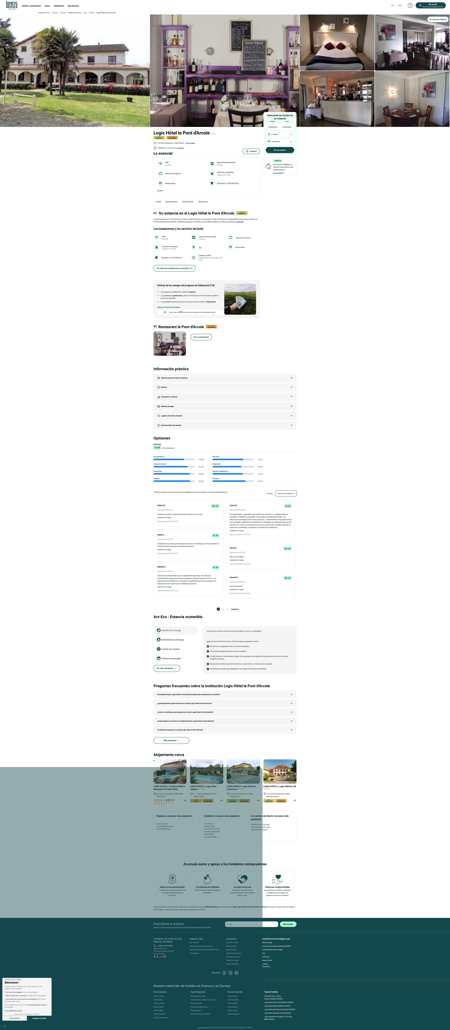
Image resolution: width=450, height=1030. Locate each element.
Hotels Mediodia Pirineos (199, 1007)
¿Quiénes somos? (232, 942)
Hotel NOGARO (209, 826)
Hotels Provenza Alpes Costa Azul (202, 1000)
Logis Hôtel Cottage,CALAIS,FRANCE (277, 1013)
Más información (278, 173)
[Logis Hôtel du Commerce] (243, 771)
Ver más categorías (165, 668)
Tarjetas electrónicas (233, 953)
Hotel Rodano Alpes (164, 829)
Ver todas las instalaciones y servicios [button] (175, 268)
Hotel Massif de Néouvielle (260, 827)
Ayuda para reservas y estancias (201, 946)
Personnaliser (14, 1018)
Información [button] (187, 201)
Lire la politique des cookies (13, 1010)
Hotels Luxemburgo (161, 1017)
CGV (263, 953)
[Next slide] (182, 343)
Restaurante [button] (171, 201)
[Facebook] (224, 973)
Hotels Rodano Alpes (198, 996)
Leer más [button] (239, 222)
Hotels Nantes (232, 996)
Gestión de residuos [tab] (170, 649)
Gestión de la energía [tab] (171, 630)
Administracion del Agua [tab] (172, 639)
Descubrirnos (73, 6)
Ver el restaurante (201, 337)
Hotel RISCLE (209, 824)
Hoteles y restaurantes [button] (31, 6)
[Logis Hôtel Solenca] (206, 771)
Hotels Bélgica (159, 1010)
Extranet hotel (231, 946)
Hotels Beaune (232, 1007)
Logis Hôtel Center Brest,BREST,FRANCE (279, 1002)
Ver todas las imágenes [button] (438, 19)
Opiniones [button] (203, 201)
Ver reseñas (180, 148)
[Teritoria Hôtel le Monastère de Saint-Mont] (170, 771)
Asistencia (266, 957)
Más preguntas (170, 740)
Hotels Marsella (233, 1000)
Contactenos (194, 953)
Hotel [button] (158, 201)
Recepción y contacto (169, 397)
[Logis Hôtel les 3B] (280, 771)
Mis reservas (194, 942)
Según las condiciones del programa (168, 307)
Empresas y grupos (233, 957)
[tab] (167, 354)
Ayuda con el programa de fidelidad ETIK (204, 949)
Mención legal (267, 942)
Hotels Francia (159, 996)
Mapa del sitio (267, 960)
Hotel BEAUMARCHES (212, 831)
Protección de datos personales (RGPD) (276, 946)
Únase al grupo (231, 949)
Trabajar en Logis (232, 960)
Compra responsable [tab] (171, 658)
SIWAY (250, 1027)
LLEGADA (272, 121)
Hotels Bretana (195, 1010)
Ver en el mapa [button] (190, 143)
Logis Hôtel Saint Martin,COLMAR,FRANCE (279, 1009)
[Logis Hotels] (11, 5)
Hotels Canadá (159, 1003)
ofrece (47, 6)
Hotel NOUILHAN (210, 837)
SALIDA (287, 121)
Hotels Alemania (159, 1014)
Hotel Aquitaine (162, 824)
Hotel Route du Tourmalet (260, 824)
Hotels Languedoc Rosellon (200, 1014)
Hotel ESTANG (209, 834)
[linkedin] (236, 973)
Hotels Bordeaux (233, 1014)
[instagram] (230, 973)
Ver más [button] (159, 190)
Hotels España (159, 1007)
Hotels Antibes (232, 1003)
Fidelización (59, 6)
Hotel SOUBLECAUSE (211, 829)
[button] (4, 1026)
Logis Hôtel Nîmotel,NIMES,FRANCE (277, 1006)
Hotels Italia (158, 1000)
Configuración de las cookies (272, 949)
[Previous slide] (157, 343)
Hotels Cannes (232, 1010)
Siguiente (232, 609)
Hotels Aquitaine (196, 1003)
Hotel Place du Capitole (259, 829)
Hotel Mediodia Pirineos (165, 826)
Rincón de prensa (232, 964)
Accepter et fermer (39, 1018)
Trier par (270, 493)
